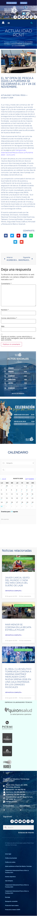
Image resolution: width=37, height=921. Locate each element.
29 (27, 502)
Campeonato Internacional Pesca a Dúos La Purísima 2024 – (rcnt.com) (17, 152)
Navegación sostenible (11, 901)
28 (7, 486)
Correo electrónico (9, 318)
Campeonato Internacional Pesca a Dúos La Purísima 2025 (17, 892)
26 (12, 502)
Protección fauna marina (11, 905)
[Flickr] (27, 17)
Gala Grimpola (9, 881)
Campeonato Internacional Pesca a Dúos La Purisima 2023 (17, 871)
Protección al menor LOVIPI (12, 909)
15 (27, 494)
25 (7, 502)
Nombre (5, 310)
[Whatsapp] (35, 17)
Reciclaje (7, 897)
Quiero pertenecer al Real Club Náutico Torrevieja (18, 866)
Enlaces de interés (26, 833)
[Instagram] (31, 17)
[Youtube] (19, 17)
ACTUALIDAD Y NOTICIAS (17, 42)
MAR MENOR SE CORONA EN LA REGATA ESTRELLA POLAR (18, 627)
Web (2, 326)
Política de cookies (10, 862)
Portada (6, 42)
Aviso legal (8, 854)
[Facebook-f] (15, 17)
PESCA (23, 95)
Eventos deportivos (10, 876)
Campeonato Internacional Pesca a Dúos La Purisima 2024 (17, 886)
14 (22, 494)
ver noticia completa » (13, 590)
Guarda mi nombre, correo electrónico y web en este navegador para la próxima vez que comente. (18, 338)
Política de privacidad (11, 858)
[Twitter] (23, 17)
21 (22, 498)
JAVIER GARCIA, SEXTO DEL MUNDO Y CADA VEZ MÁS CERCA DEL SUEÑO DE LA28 (17, 581)
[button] (8, 23)
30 (32, 502)
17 (1, 498)
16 (32, 494)
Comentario (6, 283)
